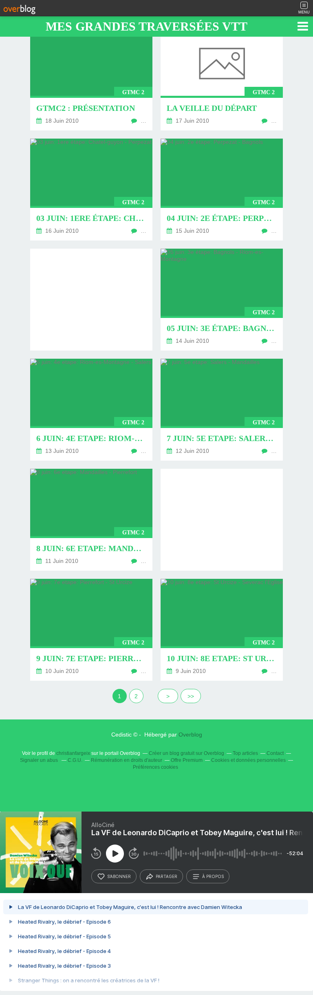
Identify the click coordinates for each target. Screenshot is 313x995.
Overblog (190, 734)
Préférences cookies (155, 767)
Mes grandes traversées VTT (146, 26)
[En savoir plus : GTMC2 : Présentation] (91, 79)
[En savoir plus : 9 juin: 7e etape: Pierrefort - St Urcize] (91, 630)
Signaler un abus (39, 760)
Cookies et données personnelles (248, 760)
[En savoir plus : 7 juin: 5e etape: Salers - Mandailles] (222, 410)
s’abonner (119, 876)
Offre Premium (187, 760)
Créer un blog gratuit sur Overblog (186, 753)
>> (190, 696)
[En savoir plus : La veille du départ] (222, 79)
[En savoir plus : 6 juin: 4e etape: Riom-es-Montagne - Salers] (91, 410)
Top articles (245, 753)
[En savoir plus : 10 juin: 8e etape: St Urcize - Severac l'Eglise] (222, 630)
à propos (213, 876)
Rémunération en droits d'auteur (126, 760)
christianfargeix (73, 753)
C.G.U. (75, 760)
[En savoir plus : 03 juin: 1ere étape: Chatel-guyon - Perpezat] (91, 189)
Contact (275, 753)
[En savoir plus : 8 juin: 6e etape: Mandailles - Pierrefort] (91, 520)
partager (166, 876)
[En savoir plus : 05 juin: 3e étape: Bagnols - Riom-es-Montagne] (222, 300)
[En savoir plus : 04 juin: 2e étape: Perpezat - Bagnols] (222, 189)
